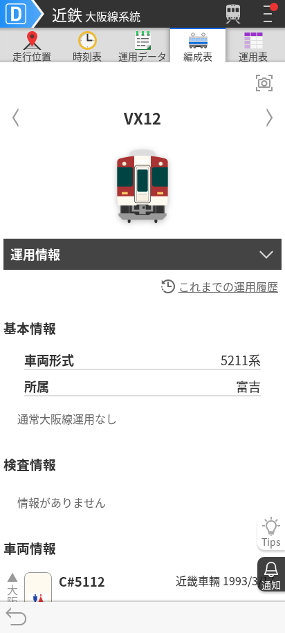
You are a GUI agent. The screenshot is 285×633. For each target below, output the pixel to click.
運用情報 (35, 254)
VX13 (269, 114)
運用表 (253, 55)
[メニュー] (267, 14)
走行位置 (31, 55)
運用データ (142, 55)
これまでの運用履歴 (228, 286)
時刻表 (87, 55)
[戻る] (15, 617)
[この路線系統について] (22, 14)
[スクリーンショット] (264, 83)
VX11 (15, 114)
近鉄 (96, 14)
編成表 (197, 55)
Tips (271, 542)
